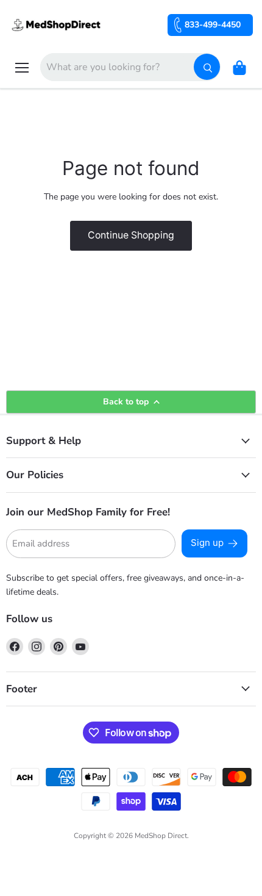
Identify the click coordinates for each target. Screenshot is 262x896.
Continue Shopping (131, 235)
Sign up (207, 542)
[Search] (207, 67)
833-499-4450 (213, 24)
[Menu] (22, 68)
